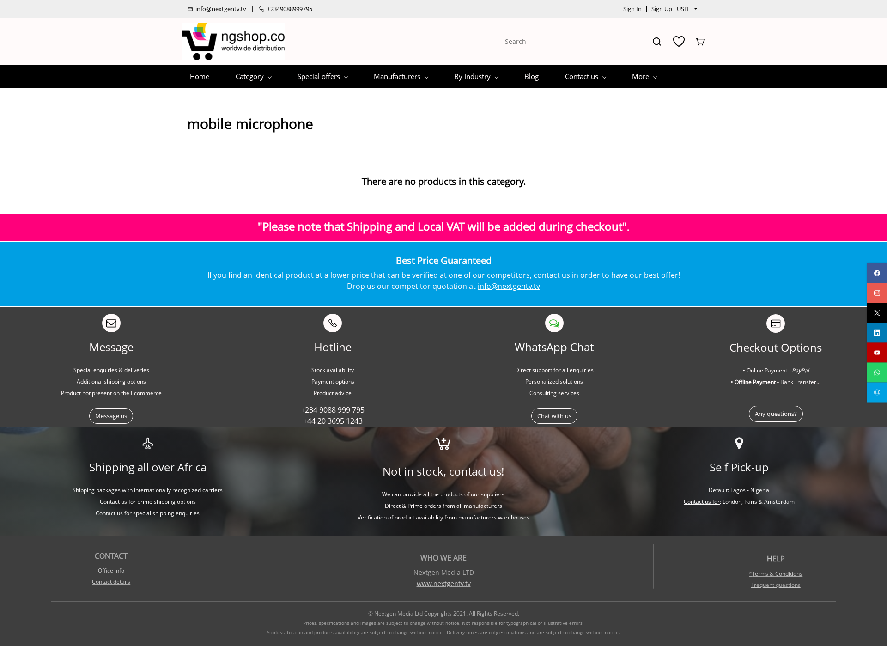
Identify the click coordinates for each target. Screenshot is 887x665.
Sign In (632, 9)
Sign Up (661, 9)
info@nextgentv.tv (509, 286)
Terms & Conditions (777, 574)
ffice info (113, 570)
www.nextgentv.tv (444, 583)
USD (682, 9)
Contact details (111, 582)
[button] (111, 416)
